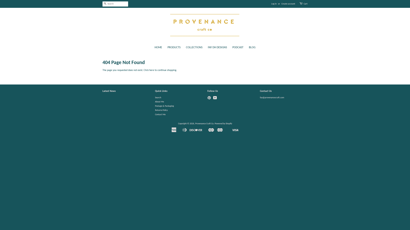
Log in (274, 4)
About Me (159, 102)
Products (174, 47)
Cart (306, 4)
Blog (252, 47)
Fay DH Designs (217, 47)
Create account (288, 4)
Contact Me (160, 115)
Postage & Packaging (164, 106)
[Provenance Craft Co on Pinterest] (209, 99)
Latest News (109, 91)
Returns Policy (161, 110)
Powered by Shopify (223, 124)
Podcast (237, 47)
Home (158, 47)
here (151, 70)
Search (158, 98)
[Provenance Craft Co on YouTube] (215, 99)
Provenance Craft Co (204, 124)
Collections (194, 47)
